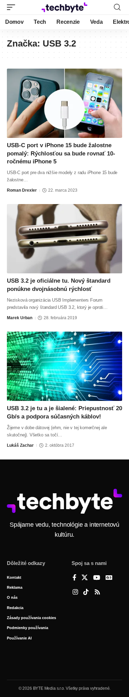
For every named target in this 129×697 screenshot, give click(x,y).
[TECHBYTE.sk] (65, 7)
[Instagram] (75, 592)
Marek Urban (19, 317)
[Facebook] (74, 578)
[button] (13, 7)
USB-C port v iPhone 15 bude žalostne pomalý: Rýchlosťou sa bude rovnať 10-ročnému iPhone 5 (61, 153)
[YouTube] (96, 578)
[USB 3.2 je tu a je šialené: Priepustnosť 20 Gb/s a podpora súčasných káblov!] (64, 366)
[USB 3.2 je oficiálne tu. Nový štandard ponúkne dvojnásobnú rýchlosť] (64, 238)
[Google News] (109, 578)
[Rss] (97, 592)
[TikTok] (86, 592)
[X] (84, 578)
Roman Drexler (22, 190)
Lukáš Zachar (20, 445)
